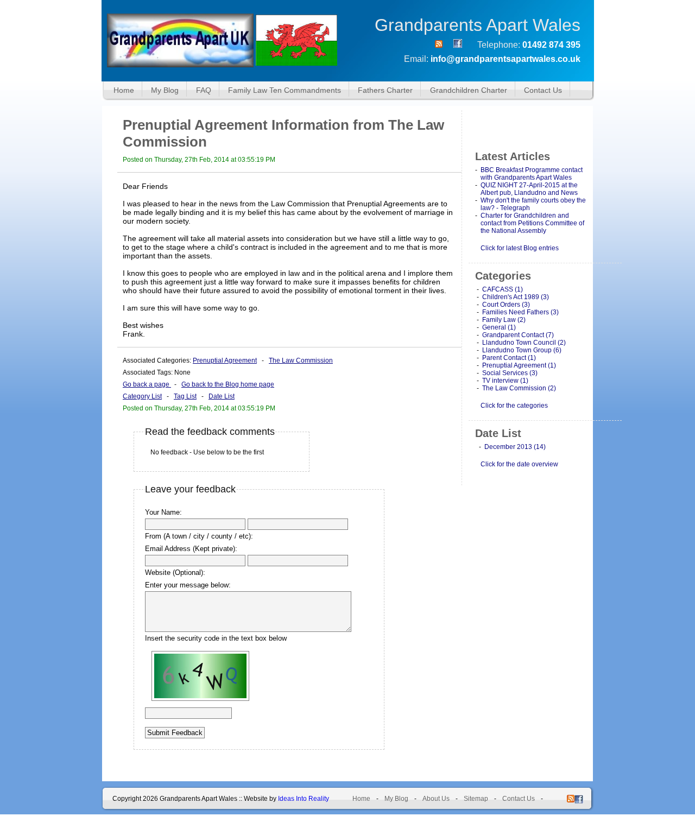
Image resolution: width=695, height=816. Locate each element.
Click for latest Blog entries (520, 248)
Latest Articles (512, 156)
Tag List (185, 396)
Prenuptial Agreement (225, 360)
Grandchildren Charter (468, 90)
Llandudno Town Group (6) (521, 350)
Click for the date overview (519, 464)
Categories (503, 276)
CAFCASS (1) (502, 289)
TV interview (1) (505, 380)
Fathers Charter (385, 90)
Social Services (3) (510, 373)
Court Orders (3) (506, 304)
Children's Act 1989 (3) (515, 297)
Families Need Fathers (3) (520, 312)
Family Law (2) (504, 320)
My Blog (165, 90)
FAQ (203, 90)
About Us (436, 798)
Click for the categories (514, 405)
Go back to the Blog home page (227, 384)
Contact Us (543, 90)
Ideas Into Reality (303, 798)
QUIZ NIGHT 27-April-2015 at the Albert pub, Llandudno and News (529, 189)
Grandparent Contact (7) (518, 335)
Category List (142, 396)
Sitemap (476, 798)
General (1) (499, 327)
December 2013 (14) (515, 447)
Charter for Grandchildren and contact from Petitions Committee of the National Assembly (532, 223)
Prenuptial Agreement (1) (519, 365)
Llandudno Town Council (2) (524, 342)
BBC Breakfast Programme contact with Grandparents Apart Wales (532, 173)
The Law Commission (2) (519, 388)
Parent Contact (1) (509, 358)
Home (123, 90)
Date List (221, 396)
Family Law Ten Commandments (284, 90)
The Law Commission (301, 360)
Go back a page (147, 384)
